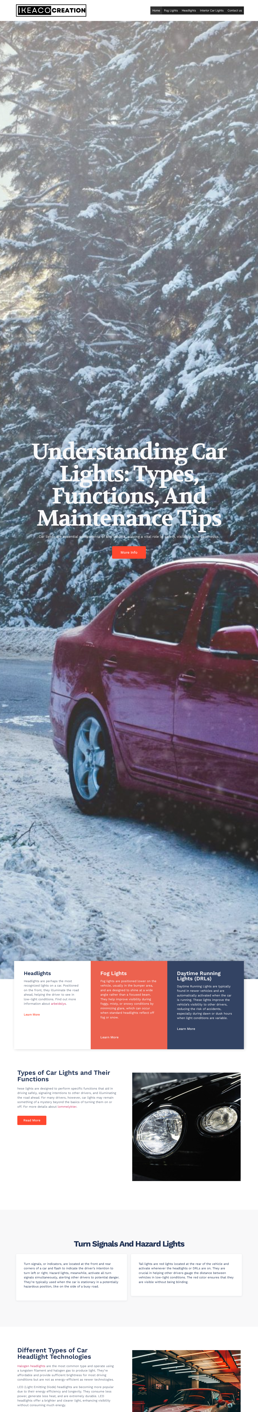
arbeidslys (58, 1003)
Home (156, 10)
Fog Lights (171, 10)
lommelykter (67, 1106)
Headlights (189, 10)
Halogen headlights (31, 1366)
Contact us (235, 10)
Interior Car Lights (212, 10)
